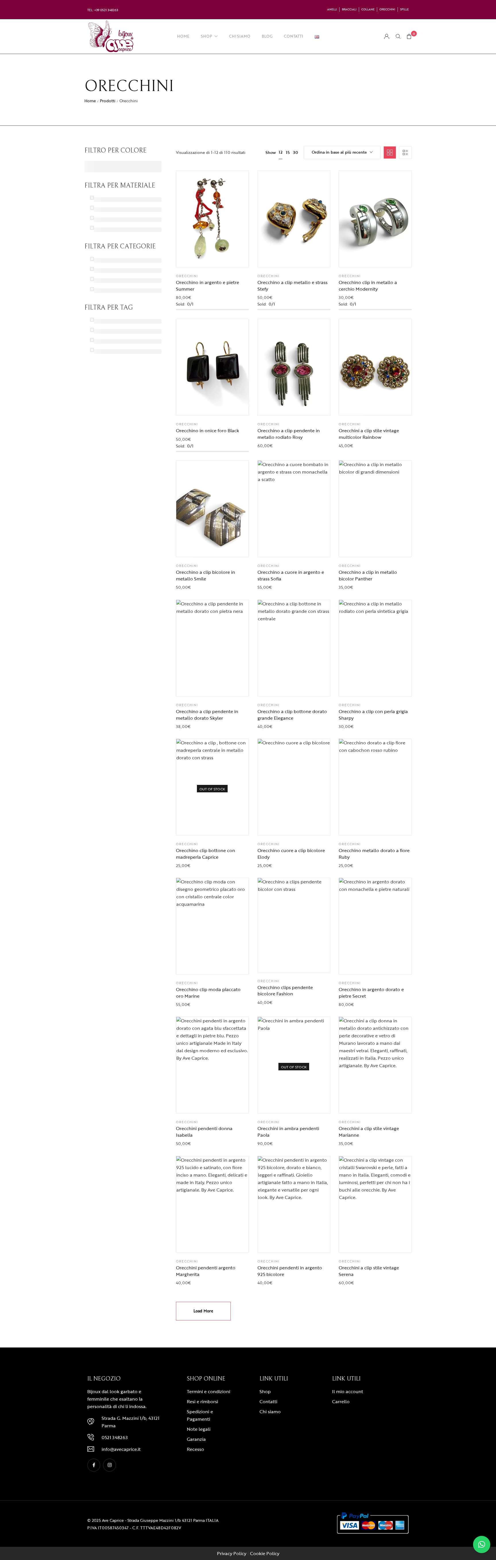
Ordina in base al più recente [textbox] (339, 152)
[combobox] (342, 152)
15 (288, 152)
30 (295, 152)
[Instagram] (109, 1465)
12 (280, 152)
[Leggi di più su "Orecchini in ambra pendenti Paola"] (308, 1103)
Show (271, 152)
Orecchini (187, 276)
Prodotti (107, 101)
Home (90, 101)
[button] (226, 257)
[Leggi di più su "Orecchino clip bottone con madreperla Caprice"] (226, 825)
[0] (409, 36)
